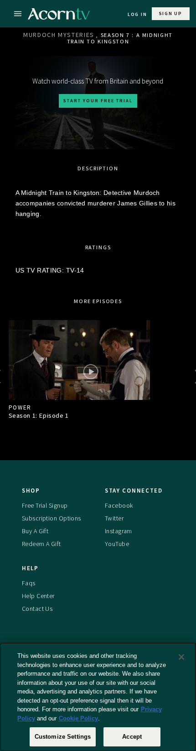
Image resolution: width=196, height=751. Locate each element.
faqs (29, 583)
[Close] (181, 657)
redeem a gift (41, 544)
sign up (170, 13)
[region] (98, 696)
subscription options (51, 518)
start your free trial (98, 101)
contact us (37, 608)
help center (38, 596)
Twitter (114, 518)
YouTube (117, 544)
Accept (132, 736)
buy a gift (35, 531)
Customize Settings (63, 736)
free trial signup (44, 505)
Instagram (118, 531)
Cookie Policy (78, 718)
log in (137, 14)
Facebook (119, 505)
